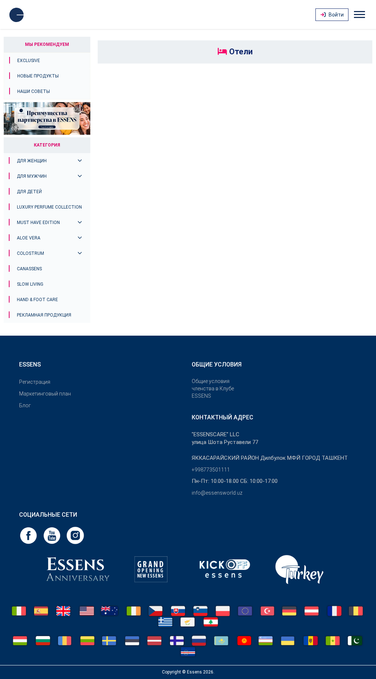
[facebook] (29, 534)
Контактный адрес (222, 417)
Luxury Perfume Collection (49, 207)
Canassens (29, 268)
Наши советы (33, 91)
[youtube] (52, 534)
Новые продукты (38, 76)
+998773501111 (211, 470)
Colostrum (30, 253)
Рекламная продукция (44, 315)
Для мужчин (32, 176)
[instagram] (75, 534)
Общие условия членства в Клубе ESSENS (213, 388)
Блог (25, 405)
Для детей (29, 191)
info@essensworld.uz (217, 493)
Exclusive (28, 60)
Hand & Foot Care (37, 299)
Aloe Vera (28, 238)
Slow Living (30, 284)
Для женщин (32, 160)
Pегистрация (34, 382)
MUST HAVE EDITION (38, 222)
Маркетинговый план (45, 394)
